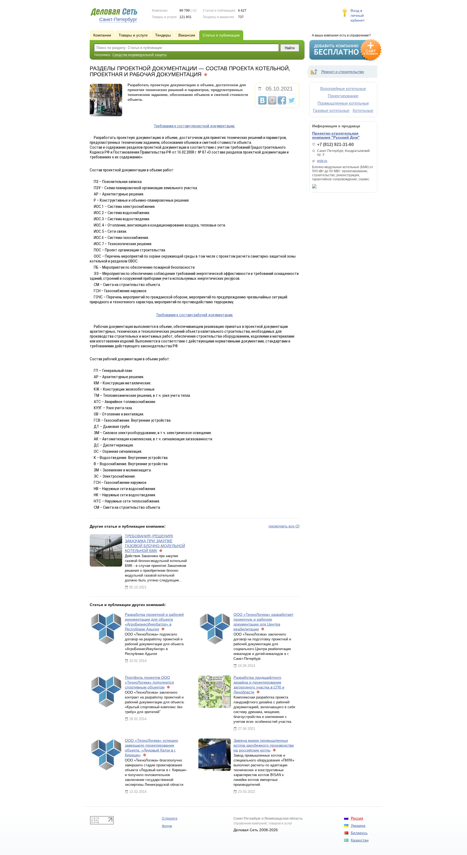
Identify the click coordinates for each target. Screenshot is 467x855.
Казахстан (360, 840)
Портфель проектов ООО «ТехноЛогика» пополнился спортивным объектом (149, 682)
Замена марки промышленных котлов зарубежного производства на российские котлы (264, 745)
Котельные (363, 110)
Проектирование (343, 96)
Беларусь (359, 833)
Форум (167, 826)
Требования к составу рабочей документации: (194, 314)
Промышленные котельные (343, 103)
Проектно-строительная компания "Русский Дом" (336, 135)
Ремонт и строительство (342, 71)
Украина (358, 825)
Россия (357, 818)
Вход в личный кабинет (358, 15)
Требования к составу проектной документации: (194, 126)
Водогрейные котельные (343, 88)
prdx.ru (322, 161)
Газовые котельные (331, 110)
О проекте (170, 818)
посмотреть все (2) (284, 526)
